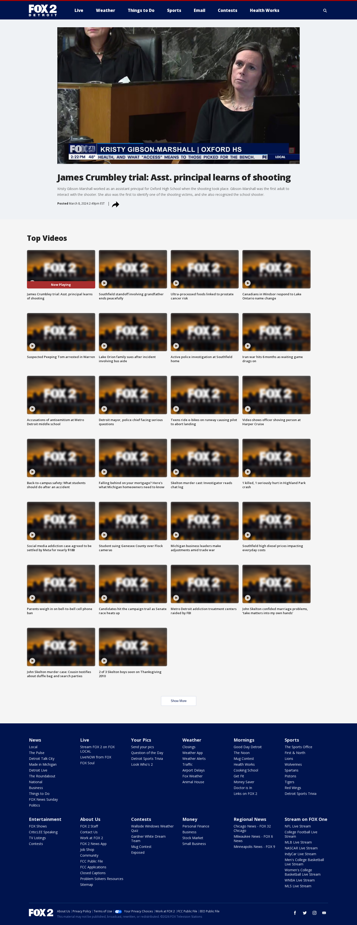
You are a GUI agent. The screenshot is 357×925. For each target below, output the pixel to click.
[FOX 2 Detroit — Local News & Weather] (45, 10)
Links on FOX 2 (245, 793)
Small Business (194, 843)
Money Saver (244, 782)
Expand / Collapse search (325, 10)
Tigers (289, 782)
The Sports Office (298, 747)
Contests (36, 843)
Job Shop (87, 849)
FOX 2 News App (93, 843)
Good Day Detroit (248, 747)
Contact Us (89, 832)
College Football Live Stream (301, 834)
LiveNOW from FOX (95, 757)
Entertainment (45, 819)
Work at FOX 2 (91, 837)
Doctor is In (243, 787)
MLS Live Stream (298, 886)
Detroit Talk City (41, 758)
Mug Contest (244, 758)
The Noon (242, 752)
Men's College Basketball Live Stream (304, 861)
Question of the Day (147, 752)
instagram (314, 913)
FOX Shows (38, 826)
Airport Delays (193, 770)
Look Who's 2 (142, 764)
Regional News (250, 819)
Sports (292, 740)
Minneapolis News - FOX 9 (254, 846)
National (35, 782)
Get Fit (239, 776)
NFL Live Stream (298, 826)
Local (33, 747)
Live (84, 740)
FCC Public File (91, 861)
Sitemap (86, 884)
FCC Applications (93, 867)
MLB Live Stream (298, 842)
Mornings (244, 740)
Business (36, 787)
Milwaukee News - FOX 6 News (253, 838)
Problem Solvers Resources (101, 878)
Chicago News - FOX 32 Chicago (252, 828)
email (324, 913)
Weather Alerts (194, 758)
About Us (90, 819)
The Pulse (36, 752)
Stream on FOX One (306, 819)
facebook (295, 913)
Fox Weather (192, 776)
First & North (295, 752)
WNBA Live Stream (300, 880)
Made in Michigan (43, 764)
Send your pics (142, 747)
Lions (289, 758)
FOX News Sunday (43, 799)
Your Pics (141, 740)
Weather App (192, 752)
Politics (34, 805)
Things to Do (39, 793)
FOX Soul (87, 763)
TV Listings (37, 837)
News (35, 740)
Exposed (137, 852)
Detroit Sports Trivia (147, 758)
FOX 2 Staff (89, 826)
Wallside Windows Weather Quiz (152, 828)
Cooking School (246, 770)
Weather (191, 740)
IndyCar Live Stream (300, 854)
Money (189, 819)
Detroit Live (38, 770)
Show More (179, 701)
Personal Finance (195, 826)
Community (89, 855)
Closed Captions (93, 873)
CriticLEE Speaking (43, 832)
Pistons (290, 776)
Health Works (244, 764)
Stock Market (192, 837)
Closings (189, 747)
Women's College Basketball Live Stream (303, 872)
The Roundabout (42, 776)
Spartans (291, 770)
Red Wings (293, 787)
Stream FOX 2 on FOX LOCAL (97, 749)
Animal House (193, 782)
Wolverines (293, 764)
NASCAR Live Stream (301, 848)
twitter (305, 913)
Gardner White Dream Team (148, 838)
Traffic (187, 764)
